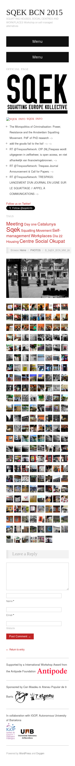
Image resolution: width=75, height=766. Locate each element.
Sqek (13, 229)
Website (10, 628)
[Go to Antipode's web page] (52, 671)
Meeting (14, 223)
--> (51, 138)
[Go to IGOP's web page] (37, 731)
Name (10, 601)
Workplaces (41, 235)
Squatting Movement (36, 230)
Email (10, 615)
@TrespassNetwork (25, 149)
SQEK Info (33, 118)
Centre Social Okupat (42, 240)
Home (23, 250)
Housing (12, 241)
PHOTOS (35, 250)
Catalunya (47, 224)
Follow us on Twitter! (18, 203)
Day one (30, 224)
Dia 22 (57, 235)
